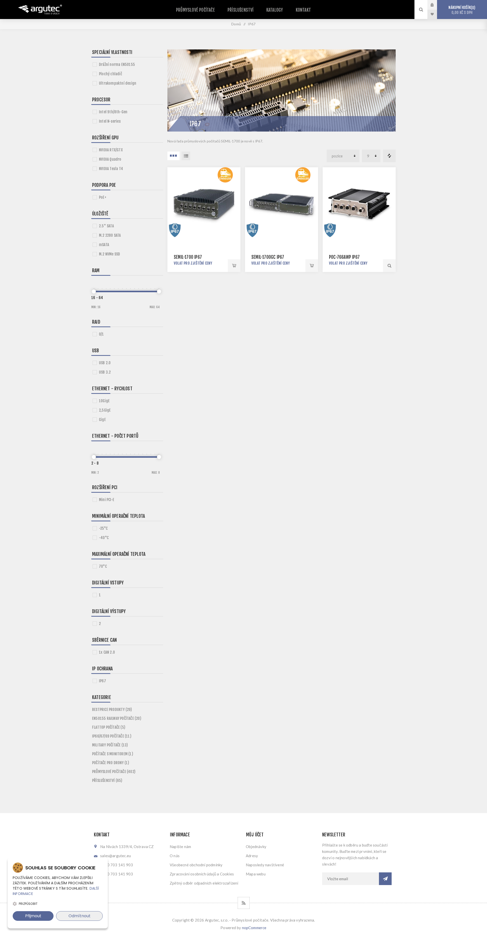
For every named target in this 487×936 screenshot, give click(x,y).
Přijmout (33, 916)
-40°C (104, 537)
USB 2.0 (105, 362)
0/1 (101, 334)
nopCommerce (254, 927)
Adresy (252, 855)
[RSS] (244, 903)
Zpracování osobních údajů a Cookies (202, 874)
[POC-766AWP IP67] (359, 203)
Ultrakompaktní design (117, 83)
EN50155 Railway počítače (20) (116, 718)
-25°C (103, 528)
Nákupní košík (461, 10)
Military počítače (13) (110, 745)
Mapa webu (256, 874)
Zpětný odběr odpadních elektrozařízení (204, 883)
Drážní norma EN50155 (117, 64)
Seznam (186, 156)
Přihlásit (436, 4)
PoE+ (102, 197)
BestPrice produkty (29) (112, 709)
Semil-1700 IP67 (188, 257)
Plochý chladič (110, 73)
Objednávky (256, 846)
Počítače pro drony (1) (110, 762)
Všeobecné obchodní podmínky (196, 864)
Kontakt (303, 10)
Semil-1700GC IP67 (267, 257)
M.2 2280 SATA (110, 235)
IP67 (102, 680)
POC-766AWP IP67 (344, 257)
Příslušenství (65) (107, 780)
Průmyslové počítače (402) (113, 771)
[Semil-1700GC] (281, 203)
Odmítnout (79, 916)
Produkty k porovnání (389, 156)
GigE (102, 419)
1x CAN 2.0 (107, 652)
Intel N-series (110, 121)
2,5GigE (105, 410)
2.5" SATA (106, 226)
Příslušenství (241, 10)
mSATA (104, 244)
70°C (103, 566)
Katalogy (274, 10)
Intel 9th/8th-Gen (113, 111)
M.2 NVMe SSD (109, 254)
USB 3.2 (105, 372)
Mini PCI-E (106, 499)
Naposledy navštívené (265, 864)
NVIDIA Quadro (110, 159)
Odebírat (385, 878)
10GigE (104, 400)
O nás (175, 855)
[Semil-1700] (203, 203)
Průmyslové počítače (195, 10)
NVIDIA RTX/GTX (111, 150)
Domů (236, 24)
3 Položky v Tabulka (173, 156)
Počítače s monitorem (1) (112, 753)
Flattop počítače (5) (108, 727)
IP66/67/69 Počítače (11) (111, 736)
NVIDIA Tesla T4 (111, 168)
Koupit (234, 265)
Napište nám (180, 846)
